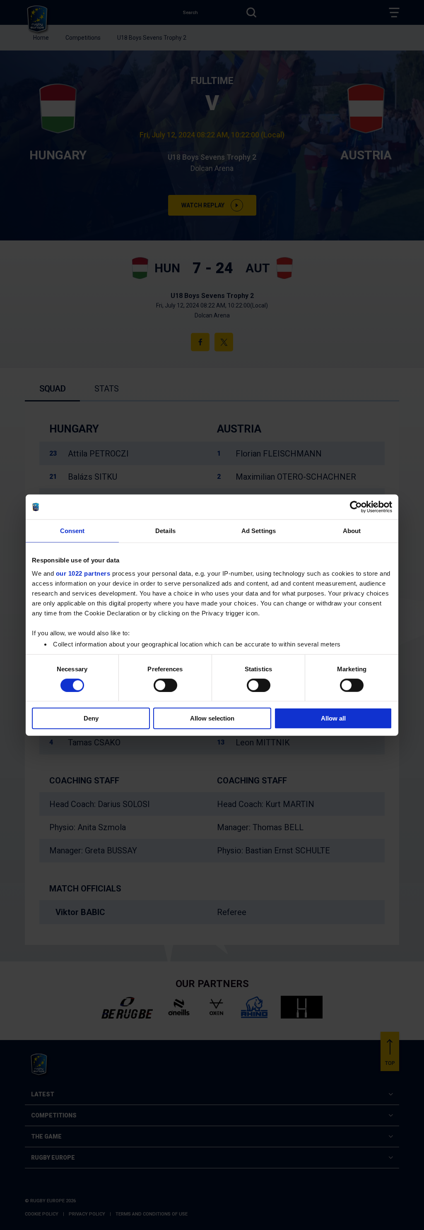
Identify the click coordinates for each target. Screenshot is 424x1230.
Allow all (333, 718)
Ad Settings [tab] (258, 530)
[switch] (165, 685)
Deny (91, 718)
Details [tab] (165, 530)
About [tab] (352, 530)
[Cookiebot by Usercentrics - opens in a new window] (356, 507)
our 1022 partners (83, 573)
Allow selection (212, 718)
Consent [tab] (72, 530)
